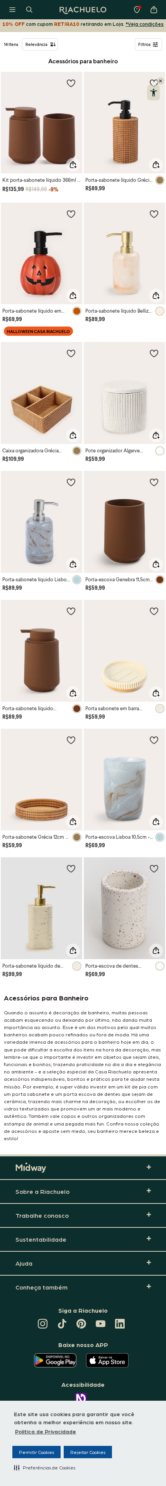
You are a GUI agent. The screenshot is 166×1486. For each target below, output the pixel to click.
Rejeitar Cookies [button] (87, 1452)
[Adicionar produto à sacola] (73, 164)
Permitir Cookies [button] (36, 1452)
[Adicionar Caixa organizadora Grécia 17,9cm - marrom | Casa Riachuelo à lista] (71, 353)
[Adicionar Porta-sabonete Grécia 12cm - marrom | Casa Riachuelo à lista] (71, 740)
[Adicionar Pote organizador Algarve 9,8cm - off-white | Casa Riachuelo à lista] (154, 353)
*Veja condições (144, 23)
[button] (44, 1467)
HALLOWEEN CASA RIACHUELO (38, 331)
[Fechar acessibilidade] (160, 81)
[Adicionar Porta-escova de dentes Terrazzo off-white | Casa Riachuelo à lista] (154, 868)
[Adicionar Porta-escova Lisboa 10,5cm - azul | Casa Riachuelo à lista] (154, 740)
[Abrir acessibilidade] (153, 92)
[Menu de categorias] (12, 9)
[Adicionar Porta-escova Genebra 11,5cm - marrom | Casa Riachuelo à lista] (154, 482)
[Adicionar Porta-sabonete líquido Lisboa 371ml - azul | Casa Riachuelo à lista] (71, 482)
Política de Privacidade (45, 1431)
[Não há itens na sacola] (153, 9)
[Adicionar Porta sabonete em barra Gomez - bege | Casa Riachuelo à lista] (154, 611)
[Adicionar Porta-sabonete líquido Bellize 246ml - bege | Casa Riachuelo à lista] (154, 213)
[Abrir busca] (29, 9)
